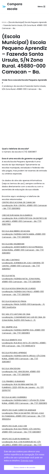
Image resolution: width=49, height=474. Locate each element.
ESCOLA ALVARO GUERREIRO (14, 397)
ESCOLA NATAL (8, 275)
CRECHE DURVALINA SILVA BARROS (17, 215)
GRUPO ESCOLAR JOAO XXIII (14, 426)
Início (4, 22)
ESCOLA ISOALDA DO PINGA (14, 301)
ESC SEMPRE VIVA (9, 327)
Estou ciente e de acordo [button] (24, 467)
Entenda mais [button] (27, 461)
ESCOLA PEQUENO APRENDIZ (14, 352)
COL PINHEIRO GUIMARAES (13, 381)
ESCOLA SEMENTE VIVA (12, 339)
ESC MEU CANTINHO (11, 259)
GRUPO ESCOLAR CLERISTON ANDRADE (19, 410)
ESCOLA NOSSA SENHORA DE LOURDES (19, 288)
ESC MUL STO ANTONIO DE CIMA (16, 314)
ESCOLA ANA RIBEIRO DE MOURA (16, 231)
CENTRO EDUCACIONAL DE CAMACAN (18, 202)
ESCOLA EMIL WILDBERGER (13, 244)
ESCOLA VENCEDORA (11, 368)
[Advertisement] (24, 118)
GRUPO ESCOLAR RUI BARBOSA (15, 438)
